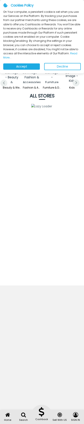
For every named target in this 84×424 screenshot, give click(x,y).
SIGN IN (75, 420)
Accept (21, 66)
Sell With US (60, 420)
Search (23, 420)
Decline (62, 66)
